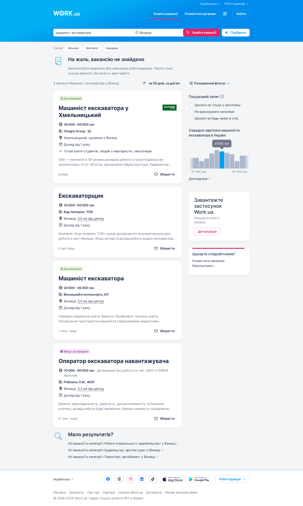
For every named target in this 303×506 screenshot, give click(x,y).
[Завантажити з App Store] (172, 479)
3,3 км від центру (91, 389)
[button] (225, 14)
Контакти (77, 492)
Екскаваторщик (81, 195)
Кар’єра (109, 492)
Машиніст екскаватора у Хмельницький (94, 111)
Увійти (241, 14)
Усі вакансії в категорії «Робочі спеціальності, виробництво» (121, 443)
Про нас (93, 492)
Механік (73, 48)
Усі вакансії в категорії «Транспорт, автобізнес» (111, 457)
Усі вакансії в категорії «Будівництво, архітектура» (114, 450)
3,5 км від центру (91, 301)
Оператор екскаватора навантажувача (114, 361)
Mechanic (92, 48)
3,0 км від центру (91, 218)
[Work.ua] (66, 13)
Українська (61, 479)
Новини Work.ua (130, 492)
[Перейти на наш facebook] (108, 479)
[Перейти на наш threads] (119, 479)
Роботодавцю (234, 3)
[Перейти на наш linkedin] (142, 479)
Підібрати (238, 32)
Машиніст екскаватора (91, 278)
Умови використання (181, 492)
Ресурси (59, 492)
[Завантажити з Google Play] (199, 479)
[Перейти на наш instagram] (130, 479)
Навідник (112, 48)
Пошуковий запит (204, 97)
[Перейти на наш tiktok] (153, 479)
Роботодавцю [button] (230, 479)
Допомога (154, 492)
